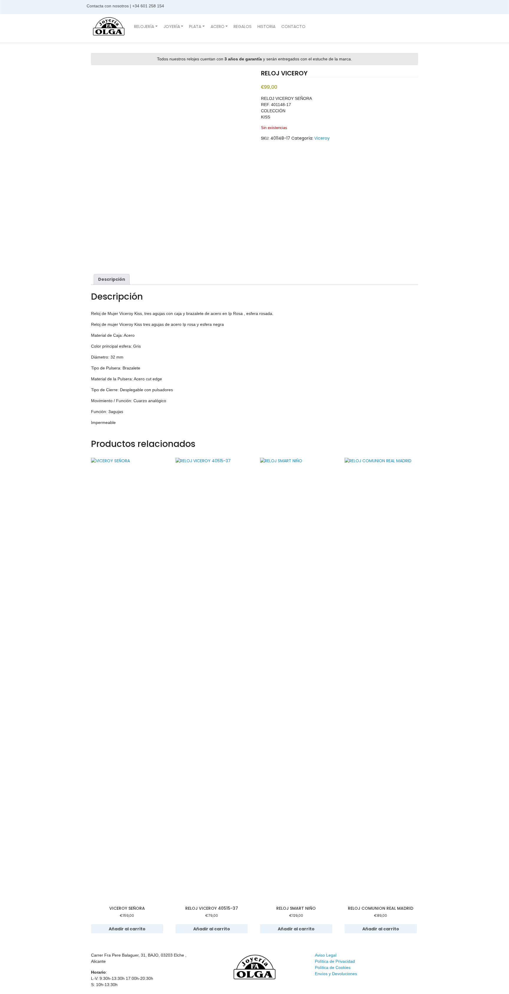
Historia (266, 26)
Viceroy (322, 138)
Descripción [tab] (111, 279)
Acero (217, 26)
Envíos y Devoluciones (336, 973)
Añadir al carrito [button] (127, 929)
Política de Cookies (333, 967)
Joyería (171, 26)
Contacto (293, 26)
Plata (195, 26)
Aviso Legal (325, 955)
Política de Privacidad (335, 961)
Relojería (144, 26)
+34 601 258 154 (148, 6)
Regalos (243, 26)
